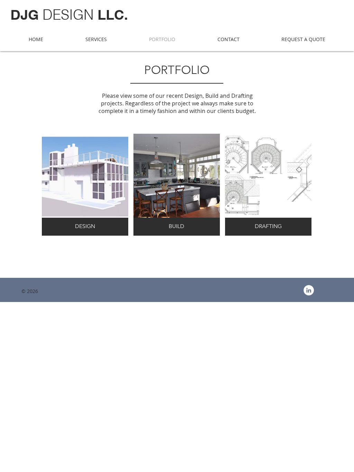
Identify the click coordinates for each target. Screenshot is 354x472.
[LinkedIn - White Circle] (309, 290)
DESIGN (69, 14)
